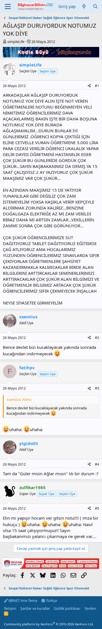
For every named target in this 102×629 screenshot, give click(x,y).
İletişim (10, 608)
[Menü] (7, 6)
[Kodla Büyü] (51, 56)
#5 (97, 508)
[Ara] (95, 6)
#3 (97, 388)
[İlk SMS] (51, 567)
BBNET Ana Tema (22, 600)
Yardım (90, 608)
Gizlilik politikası (67, 608)
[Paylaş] (89, 86)
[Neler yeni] (84, 6)
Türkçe (51, 600)
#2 (97, 337)
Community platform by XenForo (49, 624)
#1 (97, 85)
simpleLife (15, 41)
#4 (97, 464)
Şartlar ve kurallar (35, 608)
